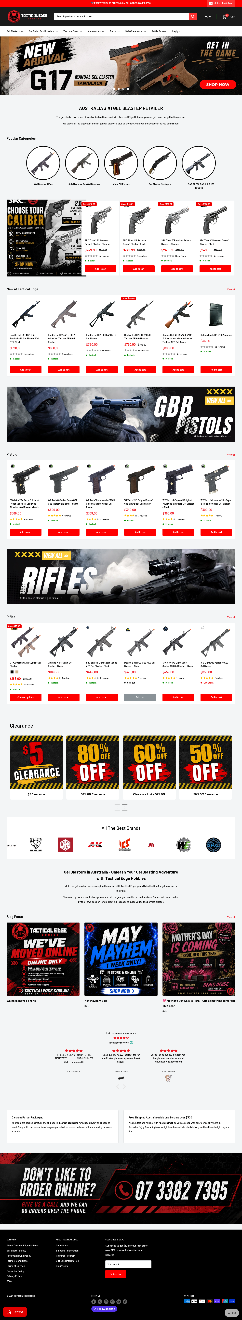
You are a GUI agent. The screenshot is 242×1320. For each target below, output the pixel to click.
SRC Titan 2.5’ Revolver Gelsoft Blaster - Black (135, 242)
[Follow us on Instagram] (106, 1301)
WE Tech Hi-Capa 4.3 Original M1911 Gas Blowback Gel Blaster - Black (178, 503)
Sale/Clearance (133, 31)
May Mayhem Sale (95, 1000)
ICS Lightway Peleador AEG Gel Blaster (214, 664)
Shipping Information (67, 1250)
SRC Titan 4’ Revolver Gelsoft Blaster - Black (214, 242)
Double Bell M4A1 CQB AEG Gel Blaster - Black (139, 664)
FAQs (9, 1280)
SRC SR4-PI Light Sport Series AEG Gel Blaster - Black (101, 664)
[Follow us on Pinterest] (112, 1301)
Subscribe (115, 1273)
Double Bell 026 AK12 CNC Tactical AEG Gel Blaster (137, 336)
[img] (121, 1037)
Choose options (25, 697)
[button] (118, 1086)
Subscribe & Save (223, 3)
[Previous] (117, 807)
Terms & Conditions (17, 1260)
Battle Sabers (158, 31)
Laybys (176, 31)
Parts (113, 31)
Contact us (62, 1245)
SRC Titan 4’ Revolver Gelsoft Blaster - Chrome (176, 242)
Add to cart (100, 268)
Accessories (94, 31)
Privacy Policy (14, 1275)
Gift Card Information (67, 1260)
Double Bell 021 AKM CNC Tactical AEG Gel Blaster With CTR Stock (24, 338)
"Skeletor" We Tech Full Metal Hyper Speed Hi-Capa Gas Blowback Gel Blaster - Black (24, 503)
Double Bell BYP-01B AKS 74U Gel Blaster (101, 336)
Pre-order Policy (15, 1270)
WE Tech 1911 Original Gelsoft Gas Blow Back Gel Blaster (138, 501)
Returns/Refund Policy (19, 1255)
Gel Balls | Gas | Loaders (41, 31)
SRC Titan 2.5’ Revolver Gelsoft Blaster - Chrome (97, 242)
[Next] (234, 238)
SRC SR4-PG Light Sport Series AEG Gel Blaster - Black (177, 664)
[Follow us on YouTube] (118, 1301)
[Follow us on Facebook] (93, 1301)
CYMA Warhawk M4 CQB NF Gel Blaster (25, 664)
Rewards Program (65, 1255)
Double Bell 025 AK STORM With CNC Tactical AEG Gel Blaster (61, 338)
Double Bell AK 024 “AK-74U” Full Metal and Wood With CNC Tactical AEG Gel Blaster (177, 338)
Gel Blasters (13, 31)
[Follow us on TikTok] (125, 1301)
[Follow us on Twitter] (100, 1301)
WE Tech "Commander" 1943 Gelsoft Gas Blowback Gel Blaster (100, 503)
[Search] (193, 16)
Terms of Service (16, 1265)
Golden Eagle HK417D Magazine (216, 334)
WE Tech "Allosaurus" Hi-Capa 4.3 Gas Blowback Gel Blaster (216, 501)
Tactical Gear (70, 31)
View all (231, 289)
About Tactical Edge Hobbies (22, 1245)
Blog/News (62, 1265)
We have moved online (21, 1000)
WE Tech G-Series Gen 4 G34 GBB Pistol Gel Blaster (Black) (63, 501)
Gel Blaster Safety (16, 1250)
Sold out (140, 697)
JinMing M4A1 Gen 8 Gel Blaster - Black (60, 664)
